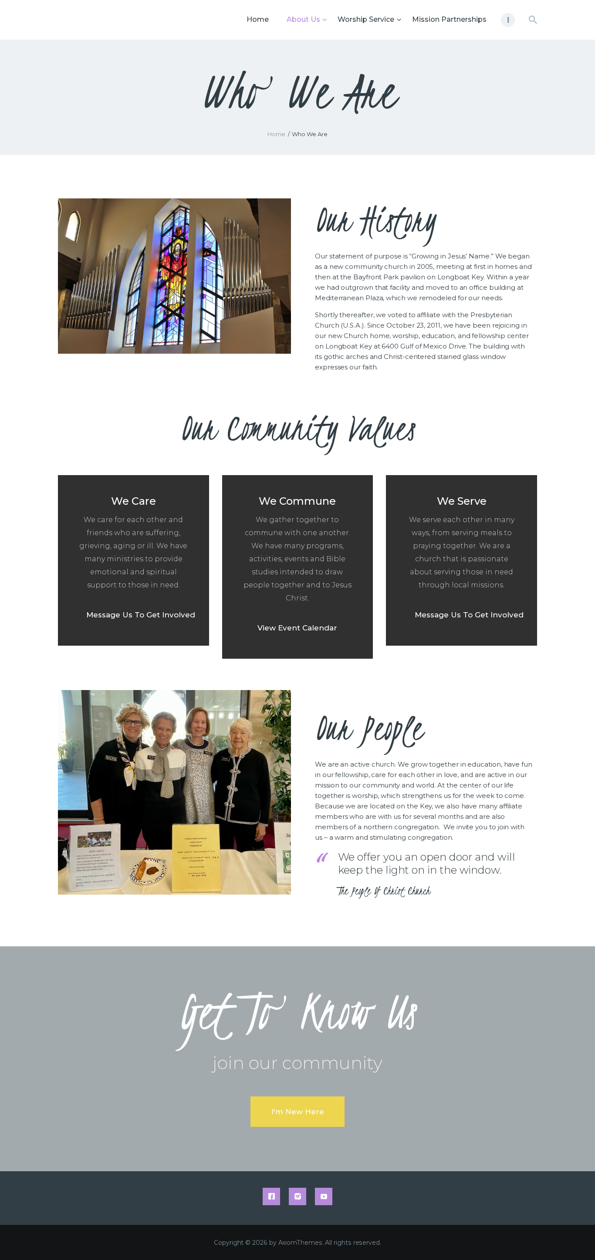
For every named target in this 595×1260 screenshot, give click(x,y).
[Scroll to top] (573, 1239)
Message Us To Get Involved (140, 614)
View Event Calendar (297, 627)
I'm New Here (297, 1111)
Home (276, 134)
